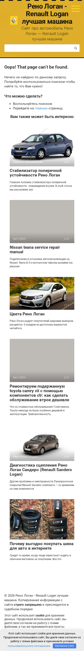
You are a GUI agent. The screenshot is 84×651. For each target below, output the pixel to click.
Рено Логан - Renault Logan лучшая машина (47, 13)
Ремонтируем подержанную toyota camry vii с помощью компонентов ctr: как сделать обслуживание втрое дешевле (39, 393)
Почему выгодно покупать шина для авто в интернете (41, 546)
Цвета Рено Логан (27, 313)
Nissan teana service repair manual (35, 249)
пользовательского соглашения (29, 645)
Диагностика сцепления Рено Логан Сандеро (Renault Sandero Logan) (41, 470)
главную (41, 108)
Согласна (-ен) (64, 645)
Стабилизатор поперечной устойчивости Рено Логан (36, 173)
